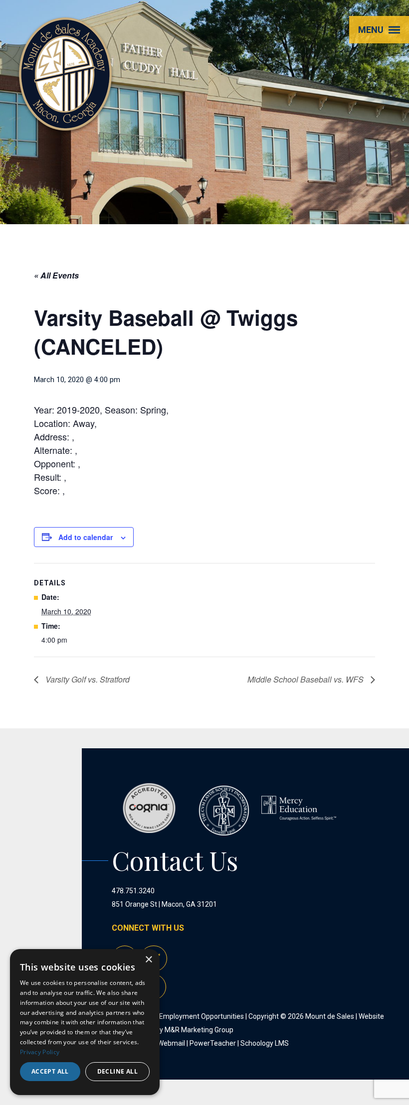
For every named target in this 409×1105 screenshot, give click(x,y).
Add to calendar (85, 537)
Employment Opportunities (201, 1016)
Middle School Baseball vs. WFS (306, 679)
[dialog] (85, 1022)
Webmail (171, 1043)
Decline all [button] (117, 1071)
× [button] (148, 960)
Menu (371, 29)
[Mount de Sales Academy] (65, 119)
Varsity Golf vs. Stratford (86, 679)
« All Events (56, 275)
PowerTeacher (213, 1043)
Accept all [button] (50, 1071)
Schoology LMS (264, 1043)
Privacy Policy (39, 1052)
